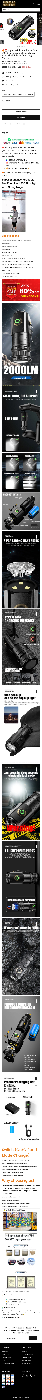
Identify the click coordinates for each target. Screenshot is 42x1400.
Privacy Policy (26, 1357)
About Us (5, 1351)
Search (24, 1351)
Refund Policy (26, 1360)
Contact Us (5, 1354)
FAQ (3, 1360)
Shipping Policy (27, 1363)
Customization (7, 1357)
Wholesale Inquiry (8, 1363)
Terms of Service (27, 1354)
